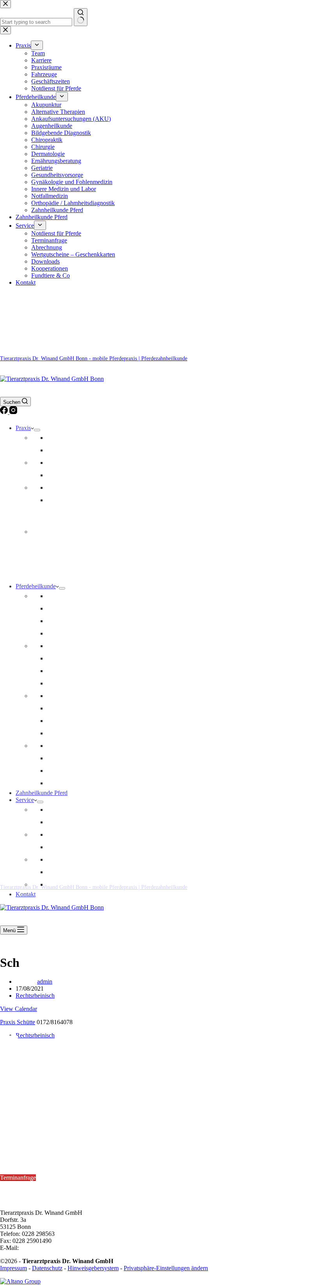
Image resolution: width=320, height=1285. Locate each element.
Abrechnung (62, 834)
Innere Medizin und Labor (79, 695)
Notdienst (59, 500)
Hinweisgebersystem (93, 1268)
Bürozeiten (14, 1184)
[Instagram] (13, 412)
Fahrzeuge (60, 475)
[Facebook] (4, 412)
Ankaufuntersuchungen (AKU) (85, 758)
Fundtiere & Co (66, 884)
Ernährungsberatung (72, 733)
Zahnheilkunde (65, 621)
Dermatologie (63, 720)
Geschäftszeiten (66, 487)
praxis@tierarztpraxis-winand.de (60, 1247)
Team (53, 437)
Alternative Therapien (74, 683)
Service (25, 799)
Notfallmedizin (65, 608)
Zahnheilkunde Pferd (42, 792)
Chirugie (57, 770)
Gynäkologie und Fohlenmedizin (87, 783)
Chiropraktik (62, 658)
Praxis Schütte (17, 1022)
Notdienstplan (17, 1136)
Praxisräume (62, 462)
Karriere (57, 450)
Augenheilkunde (67, 745)
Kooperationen (65, 872)
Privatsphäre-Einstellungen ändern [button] (166, 1268)
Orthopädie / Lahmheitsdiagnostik (88, 645)
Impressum (13, 1268)
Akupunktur (62, 670)
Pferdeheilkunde (36, 586)
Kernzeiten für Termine (31, 1156)
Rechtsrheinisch (35, 995)
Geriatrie (57, 708)
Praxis (23, 428)
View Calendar (18, 1008)
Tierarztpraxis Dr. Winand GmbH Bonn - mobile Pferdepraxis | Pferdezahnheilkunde (93, 358)
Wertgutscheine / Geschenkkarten (88, 847)
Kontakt (26, 894)
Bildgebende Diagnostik (77, 633)
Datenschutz (47, 1268)
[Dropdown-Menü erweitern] (37, 430)
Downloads (61, 859)
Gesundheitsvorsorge (73, 596)
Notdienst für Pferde (72, 809)
